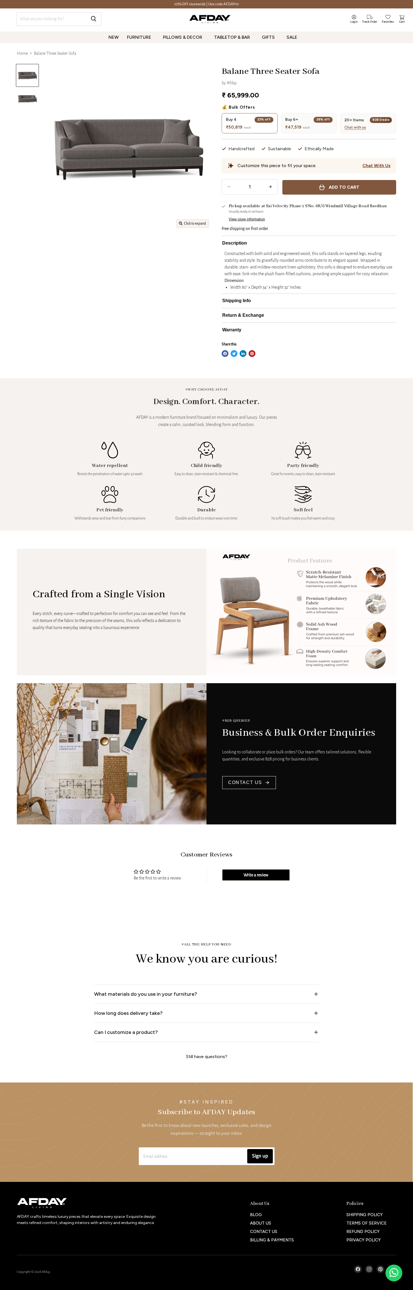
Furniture (139, 37)
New (113, 37)
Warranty (231, 329)
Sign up (260, 1155)
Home (22, 53)
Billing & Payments (272, 1240)
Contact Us (245, 782)
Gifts (269, 37)
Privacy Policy (363, 1240)
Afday (232, 83)
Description (234, 243)
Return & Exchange (243, 315)
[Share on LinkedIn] (243, 353)
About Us (260, 1223)
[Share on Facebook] (225, 353)
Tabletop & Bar (232, 37)
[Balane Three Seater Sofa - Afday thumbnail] (27, 75)
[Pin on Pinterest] (252, 353)
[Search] (93, 19)
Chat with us (355, 127)
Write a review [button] (256, 875)
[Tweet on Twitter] (234, 353)
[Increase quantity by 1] (271, 186)
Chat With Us (376, 165)
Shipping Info (236, 300)
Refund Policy (363, 1231)
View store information (247, 219)
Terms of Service (366, 1223)
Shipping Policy (364, 1214)
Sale (292, 37)
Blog (256, 1214)
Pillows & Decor (183, 37)
